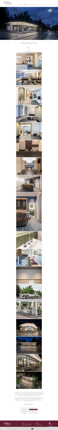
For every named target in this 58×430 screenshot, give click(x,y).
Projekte (25, 4)
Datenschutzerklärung (52, 426)
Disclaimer (50, 425)
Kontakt (35, 4)
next (50, 43)
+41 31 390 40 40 (38, 424)
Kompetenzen (30, 4)
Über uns (21, 4)
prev (8, 43)
